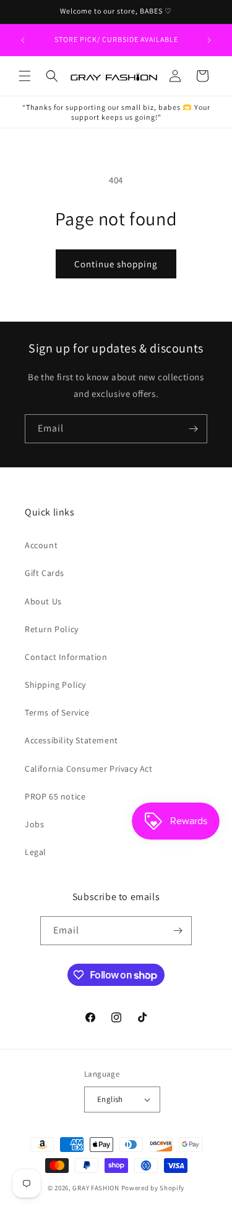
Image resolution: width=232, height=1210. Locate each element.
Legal (35, 851)
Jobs (34, 824)
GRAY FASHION (95, 1187)
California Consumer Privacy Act (89, 768)
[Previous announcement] (23, 40)
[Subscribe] (193, 428)
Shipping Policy (55, 684)
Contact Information (66, 656)
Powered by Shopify (153, 1187)
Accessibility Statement (71, 740)
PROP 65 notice (55, 796)
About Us (43, 601)
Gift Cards (44, 572)
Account (41, 545)
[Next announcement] (209, 40)
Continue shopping (116, 264)
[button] (24, 76)
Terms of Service (57, 712)
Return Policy (52, 629)
